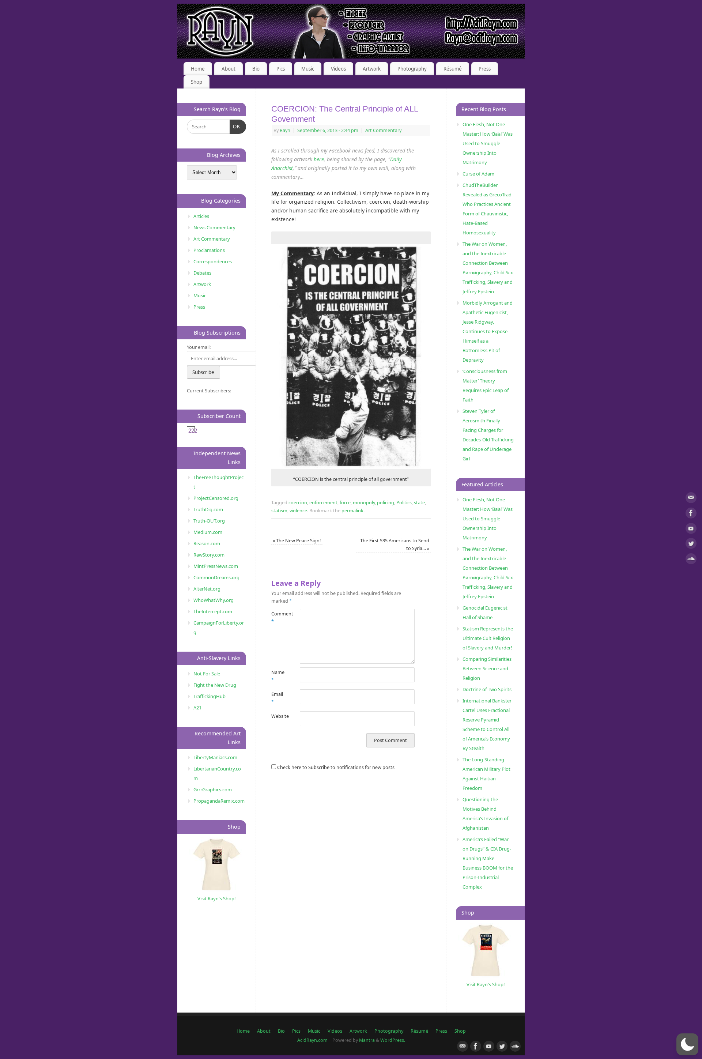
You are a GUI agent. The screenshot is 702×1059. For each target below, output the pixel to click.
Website (278, 716)
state (419, 503)
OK (235, 126)
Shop (196, 82)
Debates (202, 273)
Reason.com (206, 543)
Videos (338, 68)
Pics (280, 68)
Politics (404, 503)
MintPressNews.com (215, 566)
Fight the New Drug (214, 685)
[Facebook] (691, 514)
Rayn (285, 130)
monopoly (364, 503)
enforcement (323, 503)
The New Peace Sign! (297, 541)
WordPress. (392, 1040)
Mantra (367, 1040)
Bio (256, 68)
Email (277, 698)
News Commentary (214, 227)
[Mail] (691, 499)
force (345, 503)
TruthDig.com (208, 509)
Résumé (453, 68)
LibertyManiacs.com (215, 757)
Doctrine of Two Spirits (487, 689)
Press (485, 68)
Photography (412, 68)
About (228, 68)
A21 (197, 707)
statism (279, 511)
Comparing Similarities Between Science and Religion (487, 668)
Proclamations (209, 250)
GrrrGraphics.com (212, 789)
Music (307, 68)
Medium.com (207, 532)
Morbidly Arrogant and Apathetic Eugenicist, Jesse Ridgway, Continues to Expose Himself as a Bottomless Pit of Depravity (488, 331)
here (319, 159)
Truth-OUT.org (209, 520)
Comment (278, 618)
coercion (297, 503)
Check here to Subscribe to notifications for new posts (335, 767)
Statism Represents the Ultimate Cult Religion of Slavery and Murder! (488, 638)
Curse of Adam (478, 173)
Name (277, 676)
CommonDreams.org (216, 577)
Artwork (372, 68)
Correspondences (212, 261)
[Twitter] (691, 544)
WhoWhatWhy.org (213, 600)
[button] (687, 1044)
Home (198, 68)
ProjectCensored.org (215, 498)
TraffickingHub (209, 696)
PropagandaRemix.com (219, 801)
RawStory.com (208, 554)
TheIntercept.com (212, 611)
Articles (201, 216)
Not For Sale (206, 673)
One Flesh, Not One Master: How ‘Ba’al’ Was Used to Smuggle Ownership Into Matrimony (488, 143)
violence (298, 511)
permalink (352, 511)
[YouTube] (691, 529)
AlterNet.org (206, 588)
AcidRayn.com (312, 1040)
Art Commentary (383, 130)
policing (385, 503)
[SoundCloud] (691, 560)
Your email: (199, 347)
